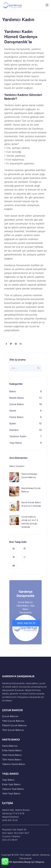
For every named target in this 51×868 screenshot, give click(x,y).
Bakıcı (12, 391)
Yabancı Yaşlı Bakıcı (13, 788)
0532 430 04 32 (26, 623)
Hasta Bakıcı (16, 417)
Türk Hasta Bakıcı (11, 759)
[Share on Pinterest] (16, 344)
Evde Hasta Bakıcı (12, 750)
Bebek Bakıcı (16, 397)
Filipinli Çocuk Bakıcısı (14, 725)
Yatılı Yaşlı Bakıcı (11, 793)
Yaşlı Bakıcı (15, 442)
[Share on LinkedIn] (21, 344)
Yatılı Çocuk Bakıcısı (13, 720)
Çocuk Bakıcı (16, 404)
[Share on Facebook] (6, 344)
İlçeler (12, 423)
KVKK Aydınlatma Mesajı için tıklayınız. (25, 862)
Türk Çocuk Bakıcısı (13, 729)
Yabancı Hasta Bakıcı (13, 764)
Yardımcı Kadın (17, 436)
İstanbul (13, 430)
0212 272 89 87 (10, 839)
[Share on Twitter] (11, 344)
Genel (12, 410)
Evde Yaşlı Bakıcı (11, 784)
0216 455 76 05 (10, 820)
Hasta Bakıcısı (10, 745)
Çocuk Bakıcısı (10, 716)
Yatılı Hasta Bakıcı (12, 754)
